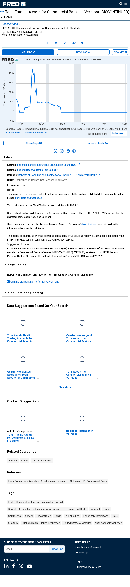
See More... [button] (66, 387)
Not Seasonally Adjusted (108, 522)
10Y (64, 42)
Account (96, 143)
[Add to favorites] (2, 12)
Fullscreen (118, 133)
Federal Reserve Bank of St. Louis (36, 169)
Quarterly (13, 522)
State (115, 516)
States (24, 460)
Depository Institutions (95, 516)
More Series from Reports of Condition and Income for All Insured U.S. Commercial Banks (57, 481)
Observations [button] (10, 23)
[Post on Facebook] (62, 151)
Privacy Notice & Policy (88, 566)
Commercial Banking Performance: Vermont (34, 281)
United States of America (77, 522)
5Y (56, 42)
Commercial (14, 516)
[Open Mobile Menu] (125, 4)
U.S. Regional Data (42, 460)
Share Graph (32, 143)
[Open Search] (121, 4)
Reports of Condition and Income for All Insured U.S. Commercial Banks (58, 174)
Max (74, 42)
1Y (48, 42)
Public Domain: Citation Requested (41, 522)
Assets (29, 516)
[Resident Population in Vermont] (82, 418)
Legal (78, 561)
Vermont (13, 460)
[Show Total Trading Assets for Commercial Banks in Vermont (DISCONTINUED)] (63, 59)
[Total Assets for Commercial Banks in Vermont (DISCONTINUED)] (82, 359)
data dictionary (89, 224)
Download (82, 51)
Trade (106, 509)
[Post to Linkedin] (74, 151)
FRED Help (81, 552)
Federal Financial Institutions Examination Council (35, 502)
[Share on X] (55, 151)
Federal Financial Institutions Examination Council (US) (47, 164)
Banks (58, 516)
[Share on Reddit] (68, 151)
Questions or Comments (88, 547)
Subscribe (56, 549)
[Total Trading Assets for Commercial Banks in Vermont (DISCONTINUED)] (23, 418)
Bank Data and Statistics (28, 197)
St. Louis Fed (72, 516)
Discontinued (43, 516)
